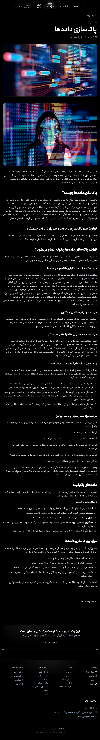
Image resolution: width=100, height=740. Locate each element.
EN (19, 6)
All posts (90, 16)
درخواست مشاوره (50, 642)
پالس (92, 680)
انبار (46, 694)
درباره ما (69, 672)
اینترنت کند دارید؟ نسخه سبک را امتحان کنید (50, 732)
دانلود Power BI (66, 686)
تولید (46, 690)
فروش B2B (43, 672)
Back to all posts (87, 602)
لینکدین (17, 672)
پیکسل (91, 684)
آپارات (18, 684)
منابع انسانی (43, 683)
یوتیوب (18, 680)
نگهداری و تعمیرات (40, 686)
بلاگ (70, 683)
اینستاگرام (16, 676)
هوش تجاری (89, 672)
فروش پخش (43, 675)
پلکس (91, 676)
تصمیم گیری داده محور (78, 475)
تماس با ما (68, 675)
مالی (46, 679)
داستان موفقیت (66, 679)
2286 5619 (89, 708)
